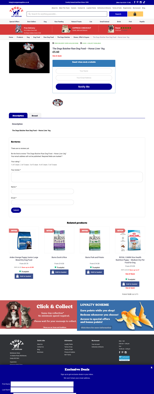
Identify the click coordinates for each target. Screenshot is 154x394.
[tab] (18, 115)
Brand (35, 116)
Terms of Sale (117, 8)
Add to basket (25, 276)
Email (13, 198)
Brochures (40, 352)
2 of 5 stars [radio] (24, 165)
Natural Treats (76, 22)
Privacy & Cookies (69, 352)
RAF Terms (67, 354)
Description (18, 116)
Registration (127, 8)
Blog (143, 8)
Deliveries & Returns (104, 8)
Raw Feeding (59, 22)
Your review (16, 170)
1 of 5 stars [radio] (15, 165)
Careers (73, 8)
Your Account (96, 344)
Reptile (142, 22)
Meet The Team (64, 8)
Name (14, 187)
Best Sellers (31, 22)
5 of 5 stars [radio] (52, 165)
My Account (137, 8)
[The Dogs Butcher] (57, 103)
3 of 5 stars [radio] (34, 165)
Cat (91, 22)
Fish (130, 22)
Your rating (15, 161)
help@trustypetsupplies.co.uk (19, 2)
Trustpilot (124, 30)
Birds (119, 22)
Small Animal (104, 22)
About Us (55, 8)
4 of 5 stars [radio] (43, 165)
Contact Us (81, 8)
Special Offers (14, 22)
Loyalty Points (91, 8)
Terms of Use (68, 347)
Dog (45, 22)
